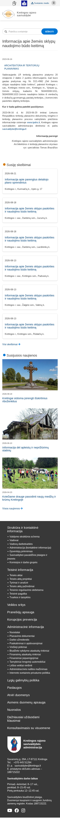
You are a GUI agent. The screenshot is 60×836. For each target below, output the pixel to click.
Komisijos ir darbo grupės (23, 562)
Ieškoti (49, 31)
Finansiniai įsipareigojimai (24, 658)
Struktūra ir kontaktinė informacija (22, 529)
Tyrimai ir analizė (19, 582)
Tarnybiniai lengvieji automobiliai (27, 661)
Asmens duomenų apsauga (26, 702)
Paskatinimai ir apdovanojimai (26, 643)
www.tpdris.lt (33, 122)
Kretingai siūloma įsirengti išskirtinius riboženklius (24, 400)
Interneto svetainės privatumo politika (30, 673)
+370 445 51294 (22, 762)
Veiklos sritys (16, 604)
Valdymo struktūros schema (25, 536)
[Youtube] (9, 810)
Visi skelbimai (10, 344)
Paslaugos (14, 687)
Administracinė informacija (25, 627)
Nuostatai (15, 632)
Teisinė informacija (20, 569)
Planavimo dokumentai (22, 636)
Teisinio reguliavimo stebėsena (26, 590)
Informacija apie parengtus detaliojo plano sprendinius (26, 181)
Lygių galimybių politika (23, 680)
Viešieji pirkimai (18, 647)
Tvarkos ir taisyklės (20, 597)
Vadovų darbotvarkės (21, 544)
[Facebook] (17, 810)
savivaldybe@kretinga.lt (14, 129)
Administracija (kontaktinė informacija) (30, 547)
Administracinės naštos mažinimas (28, 669)
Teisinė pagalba (18, 593)
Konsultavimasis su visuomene (28, 728)
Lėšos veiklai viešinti (21, 665)
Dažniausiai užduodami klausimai (23, 718)
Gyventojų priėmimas (21, 551)
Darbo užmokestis (19, 639)
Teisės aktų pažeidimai (22, 586)
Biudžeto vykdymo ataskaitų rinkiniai (29, 650)
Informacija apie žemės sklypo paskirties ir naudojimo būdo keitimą (29, 210)
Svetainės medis (41, 3)
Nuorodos (14, 709)
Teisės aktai (16, 575)
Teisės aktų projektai (21, 579)
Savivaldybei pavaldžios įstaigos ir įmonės (27, 557)
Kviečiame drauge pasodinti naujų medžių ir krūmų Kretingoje (29, 498)
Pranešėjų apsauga (20, 612)
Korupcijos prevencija (22, 619)
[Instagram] (23, 810)
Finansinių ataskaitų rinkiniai (25, 654)
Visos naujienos (11, 508)
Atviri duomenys (18, 695)
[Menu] (53, 2)
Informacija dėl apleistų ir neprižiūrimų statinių (25, 449)
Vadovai (14, 540)
